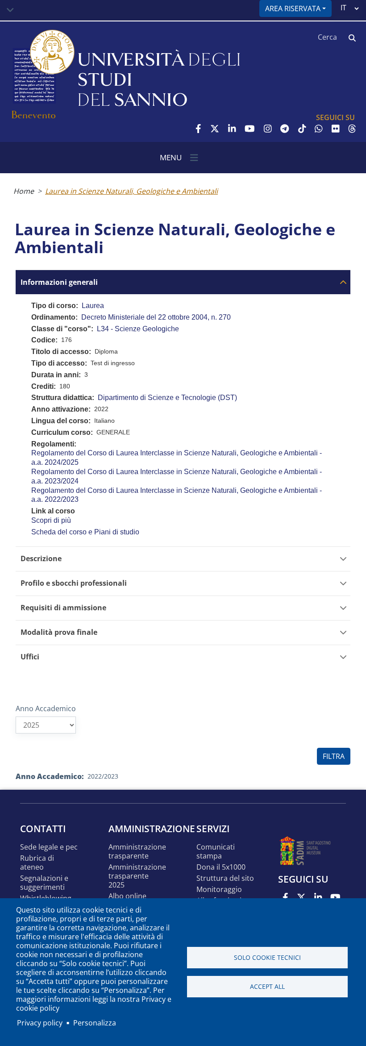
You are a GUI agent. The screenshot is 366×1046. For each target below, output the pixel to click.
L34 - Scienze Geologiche (138, 329)
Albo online (127, 896)
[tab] (183, 282)
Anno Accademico (46, 708)
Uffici (30, 657)
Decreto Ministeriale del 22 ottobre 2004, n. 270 (156, 317)
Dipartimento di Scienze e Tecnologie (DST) (167, 397)
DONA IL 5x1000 (220, 867)
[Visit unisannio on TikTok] (302, 128)
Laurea (93, 305)
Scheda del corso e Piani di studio (85, 532)
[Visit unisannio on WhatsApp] (319, 128)
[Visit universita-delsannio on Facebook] (198, 128)
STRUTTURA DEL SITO (225, 878)
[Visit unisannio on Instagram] (268, 128)
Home (23, 191)
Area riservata (292, 8)
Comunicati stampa (215, 851)
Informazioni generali (59, 282)
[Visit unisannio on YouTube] (250, 128)
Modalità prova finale (59, 632)
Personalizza (94, 1023)
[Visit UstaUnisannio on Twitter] (214, 128)
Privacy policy (39, 1023)
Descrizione (41, 558)
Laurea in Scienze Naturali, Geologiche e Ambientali (131, 191)
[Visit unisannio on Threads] (352, 128)
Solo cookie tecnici (267, 957)
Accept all (267, 986)
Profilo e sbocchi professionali (74, 583)
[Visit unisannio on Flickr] (336, 128)
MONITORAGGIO (219, 889)
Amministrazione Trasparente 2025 (137, 876)
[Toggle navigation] (10, 10)
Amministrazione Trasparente (137, 851)
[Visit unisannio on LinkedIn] (232, 128)
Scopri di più (51, 520)
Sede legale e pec (49, 847)
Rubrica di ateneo (37, 863)
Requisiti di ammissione (63, 608)
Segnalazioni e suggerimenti (44, 883)
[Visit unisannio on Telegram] (284, 128)
